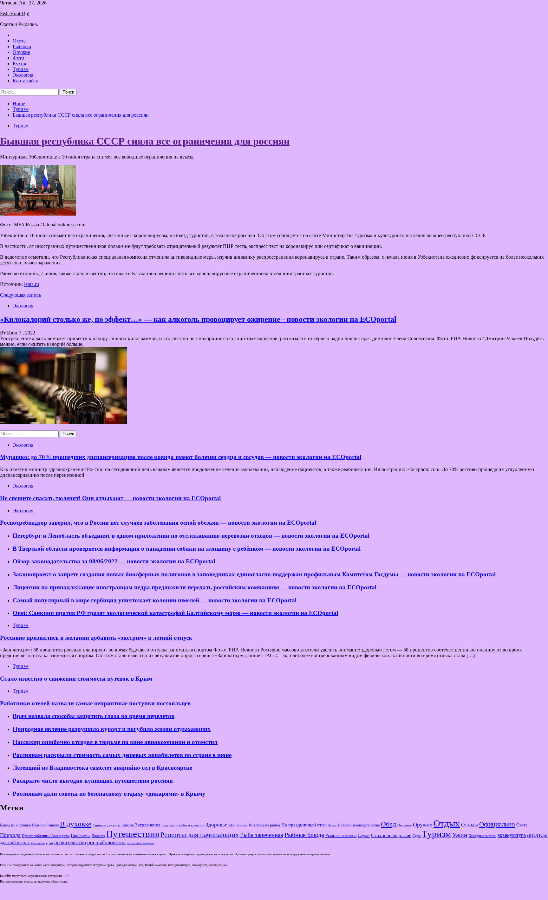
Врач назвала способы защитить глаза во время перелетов (93, 716)
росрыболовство (106, 842)
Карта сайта (25, 80)
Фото (18, 58)
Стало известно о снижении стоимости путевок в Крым (76, 678)
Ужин (459, 834)
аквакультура (512, 835)
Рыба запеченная (261, 835)
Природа (10, 835)
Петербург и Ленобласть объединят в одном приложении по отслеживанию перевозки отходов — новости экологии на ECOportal (191, 535)
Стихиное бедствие (391, 835)
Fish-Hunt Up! (14, 13)
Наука (332, 825)
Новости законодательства (359, 825)
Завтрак (127, 825)
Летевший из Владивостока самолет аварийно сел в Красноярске (102, 767)
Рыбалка (22, 46)
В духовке (75, 824)
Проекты (98, 836)
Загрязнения (147, 824)
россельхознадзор (140, 843)
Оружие (21, 52)
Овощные (404, 825)
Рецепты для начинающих (199, 834)
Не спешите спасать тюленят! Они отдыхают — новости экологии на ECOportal (110, 498)
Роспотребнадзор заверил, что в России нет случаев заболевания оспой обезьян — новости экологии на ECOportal (158, 522)
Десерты (113, 825)
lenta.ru (31, 284)
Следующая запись (20, 295)
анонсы (537, 834)
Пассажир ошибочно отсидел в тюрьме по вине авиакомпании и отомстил (115, 742)
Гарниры (99, 825)
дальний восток (15, 842)
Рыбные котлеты (340, 835)
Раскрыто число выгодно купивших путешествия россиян (93, 780)
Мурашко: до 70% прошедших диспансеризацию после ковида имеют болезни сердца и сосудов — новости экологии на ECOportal (180, 457)
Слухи (364, 835)
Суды (417, 836)
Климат (242, 825)
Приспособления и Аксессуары (45, 836)
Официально (497, 824)
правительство (70, 842)
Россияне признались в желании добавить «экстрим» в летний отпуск (96, 637)
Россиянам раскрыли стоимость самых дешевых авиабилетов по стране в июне (122, 755)
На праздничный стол (303, 824)
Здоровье (216, 825)
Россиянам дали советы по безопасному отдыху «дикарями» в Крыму (109, 793)
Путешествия (132, 834)
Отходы (469, 824)
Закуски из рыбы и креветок (183, 825)
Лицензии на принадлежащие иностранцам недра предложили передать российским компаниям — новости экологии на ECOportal (194, 587)
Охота (19, 40)
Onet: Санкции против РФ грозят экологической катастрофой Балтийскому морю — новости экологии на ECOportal (175, 613)
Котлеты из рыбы (264, 825)
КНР (232, 825)
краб (49, 843)
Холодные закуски (482, 836)
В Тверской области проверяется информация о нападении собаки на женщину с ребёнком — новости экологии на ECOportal (187, 548)
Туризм (21, 69)
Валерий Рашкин (45, 825)
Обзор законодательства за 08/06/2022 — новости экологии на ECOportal (114, 561)
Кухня (19, 63)
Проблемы (80, 835)
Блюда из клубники (15, 825)
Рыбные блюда (304, 834)
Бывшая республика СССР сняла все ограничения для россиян (145, 141)
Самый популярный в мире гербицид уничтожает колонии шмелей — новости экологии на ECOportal (155, 600)
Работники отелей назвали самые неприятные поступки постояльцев (95, 703)
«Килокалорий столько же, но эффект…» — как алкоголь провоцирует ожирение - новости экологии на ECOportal (198, 319)
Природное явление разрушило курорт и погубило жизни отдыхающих (112, 729)
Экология (23, 75)
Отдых (447, 823)
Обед (388, 824)
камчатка (38, 843)
